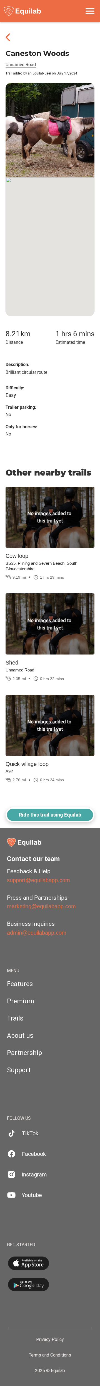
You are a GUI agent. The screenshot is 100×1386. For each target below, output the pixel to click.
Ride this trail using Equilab (50, 815)
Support (19, 1070)
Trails (15, 1018)
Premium (20, 1001)
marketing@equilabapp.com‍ (41, 906)
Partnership (24, 1053)
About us (20, 1035)
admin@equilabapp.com (36, 933)
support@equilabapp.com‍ (38, 880)
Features (20, 984)
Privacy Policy (50, 1339)
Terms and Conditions (50, 1355)
